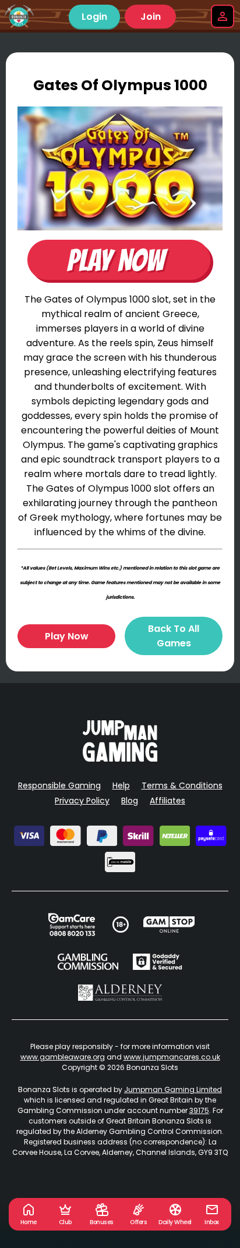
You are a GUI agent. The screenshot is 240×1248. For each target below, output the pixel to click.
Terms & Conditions (182, 785)
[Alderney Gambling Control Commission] (120, 992)
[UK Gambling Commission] (88, 962)
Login (94, 16)
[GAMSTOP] (169, 924)
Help (121, 785)
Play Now (67, 636)
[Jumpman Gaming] (120, 758)
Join (150, 16)
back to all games (173, 636)
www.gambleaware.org (62, 1057)
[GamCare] (71, 924)
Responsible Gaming (59, 785)
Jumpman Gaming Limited (173, 1089)
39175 (199, 1110)
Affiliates (167, 800)
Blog (129, 800)
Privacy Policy (82, 800)
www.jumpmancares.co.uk (171, 1057)
